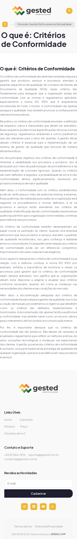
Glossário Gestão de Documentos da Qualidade (44, 24)
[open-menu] (69, 11)
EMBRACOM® (58, 534)
